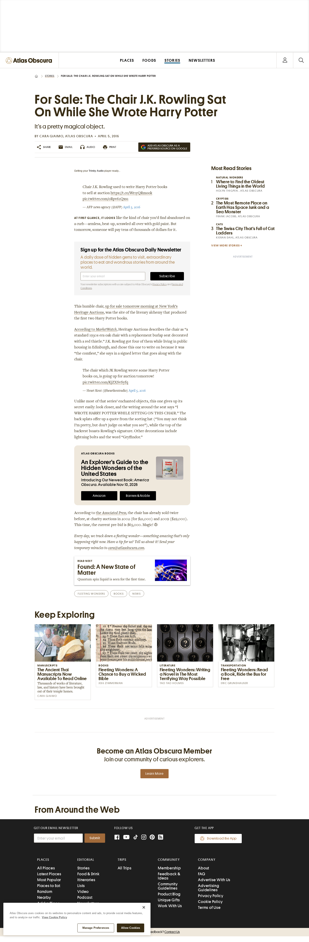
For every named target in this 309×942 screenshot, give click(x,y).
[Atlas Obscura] (30, 60)
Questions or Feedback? (154, 932)
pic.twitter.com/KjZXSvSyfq (105, 383)
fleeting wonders (91, 593)
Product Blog (169, 894)
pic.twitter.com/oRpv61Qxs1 (105, 199)
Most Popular (49, 880)
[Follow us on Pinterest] (152, 837)
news (136, 593)
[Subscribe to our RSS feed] (160, 837)
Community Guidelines (168, 886)
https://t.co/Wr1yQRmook (131, 193)
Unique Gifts (169, 900)
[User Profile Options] (285, 60)
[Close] (143, 907)
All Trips (125, 868)
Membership (169, 868)
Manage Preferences (95, 927)
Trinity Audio (96, 170)
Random (44, 892)
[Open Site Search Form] (301, 60)
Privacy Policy (159, 284)
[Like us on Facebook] (116, 837)
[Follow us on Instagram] (143, 837)
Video (83, 892)
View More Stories (225, 245)
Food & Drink (88, 874)
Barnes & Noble (138, 495)
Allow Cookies (130, 927)
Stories (49, 76)
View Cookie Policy (54, 917)
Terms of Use (209, 907)
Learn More (154, 773)
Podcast (84, 897)
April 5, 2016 (131, 207)
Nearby (44, 897)
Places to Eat (48, 886)
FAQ (201, 874)
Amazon (99, 495)
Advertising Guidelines (208, 888)
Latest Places (49, 874)
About (203, 868)
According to (95, 330)
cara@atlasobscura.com (126, 548)
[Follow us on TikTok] (135, 838)
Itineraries (86, 880)
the (111, 513)
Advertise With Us (214, 880)
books (119, 593)
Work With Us (170, 906)
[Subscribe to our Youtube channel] (126, 837)
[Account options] (285, 60)
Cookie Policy (210, 902)
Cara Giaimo (51, 136)
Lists (81, 886)
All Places (46, 868)
